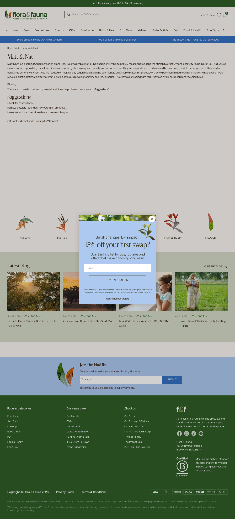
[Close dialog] (152, 219)
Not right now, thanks (117, 298)
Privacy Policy (144, 292)
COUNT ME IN (117, 280)
